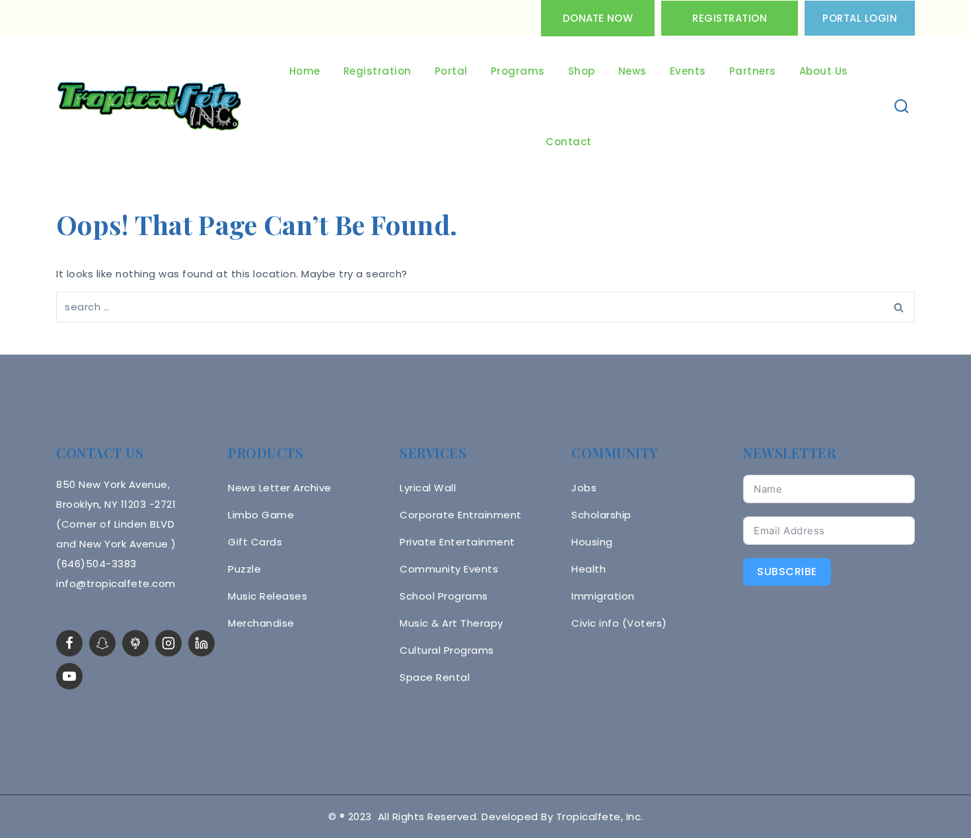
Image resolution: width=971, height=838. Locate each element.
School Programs (444, 596)
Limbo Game (261, 515)
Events (688, 71)
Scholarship (601, 515)
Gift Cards (255, 542)
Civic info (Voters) (619, 623)
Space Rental (435, 677)
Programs (518, 71)
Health (588, 569)
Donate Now (598, 18)
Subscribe (787, 571)
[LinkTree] (135, 643)
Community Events (449, 569)
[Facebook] (69, 643)
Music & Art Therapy (451, 623)
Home (304, 71)
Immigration (603, 596)
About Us (823, 71)
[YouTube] (69, 676)
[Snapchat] (102, 643)
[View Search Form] (902, 106)
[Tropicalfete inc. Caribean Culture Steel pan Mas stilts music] (149, 107)
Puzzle (244, 569)
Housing (592, 542)
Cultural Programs (447, 650)
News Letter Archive (280, 488)
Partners (752, 71)
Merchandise (261, 623)
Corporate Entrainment (461, 515)
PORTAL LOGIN (859, 18)
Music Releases (267, 596)
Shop (581, 71)
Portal (451, 71)
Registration (729, 18)
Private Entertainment (457, 542)
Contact (569, 142)
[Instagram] (168, 643)
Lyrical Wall (428, 488)
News (632, 71)
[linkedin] (201, 643)
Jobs (583, 488)
